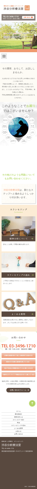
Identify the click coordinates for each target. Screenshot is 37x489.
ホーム (18, 411)
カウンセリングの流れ (18, 425)
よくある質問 (18, 428)
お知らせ (18, 431)
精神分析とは (18, 417)
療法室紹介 (18, 414)
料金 (18, 422)
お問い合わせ (18, 434)
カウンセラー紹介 (18, 420)
